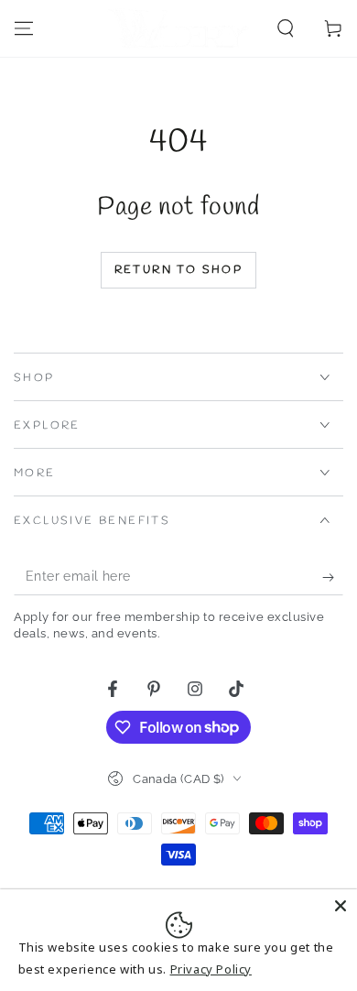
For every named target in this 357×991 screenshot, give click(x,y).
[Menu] (24, 28)
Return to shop (178, 270)
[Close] (340, 906)
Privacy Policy (211, 969)
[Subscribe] (332, 577)
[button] (285, 28)
